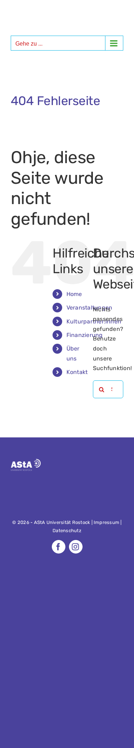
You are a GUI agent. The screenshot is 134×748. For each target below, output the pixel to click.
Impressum (106, 522)
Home (74, 294)
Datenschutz (67, 530)
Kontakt (77, 372)
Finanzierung (84, 335)
